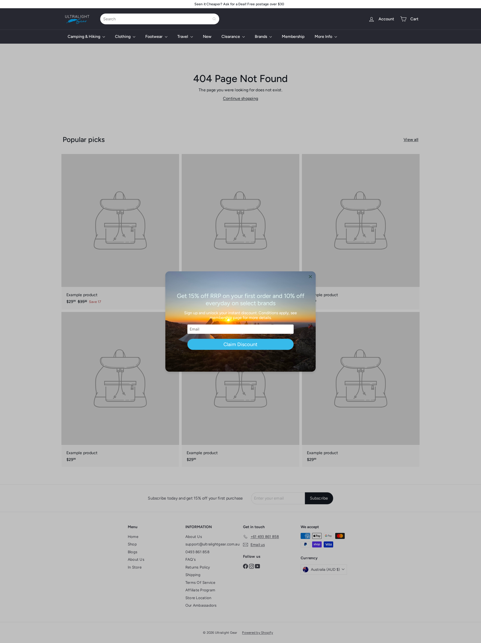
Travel (183, 36)
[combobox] (159, 19)
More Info (324, 36)
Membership (293, 36)
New (207, 36)
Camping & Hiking (84, 36)
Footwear (154, 36)
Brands (261, 36)
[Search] (214, 19)
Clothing (123, 36)
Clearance (231, 36)
